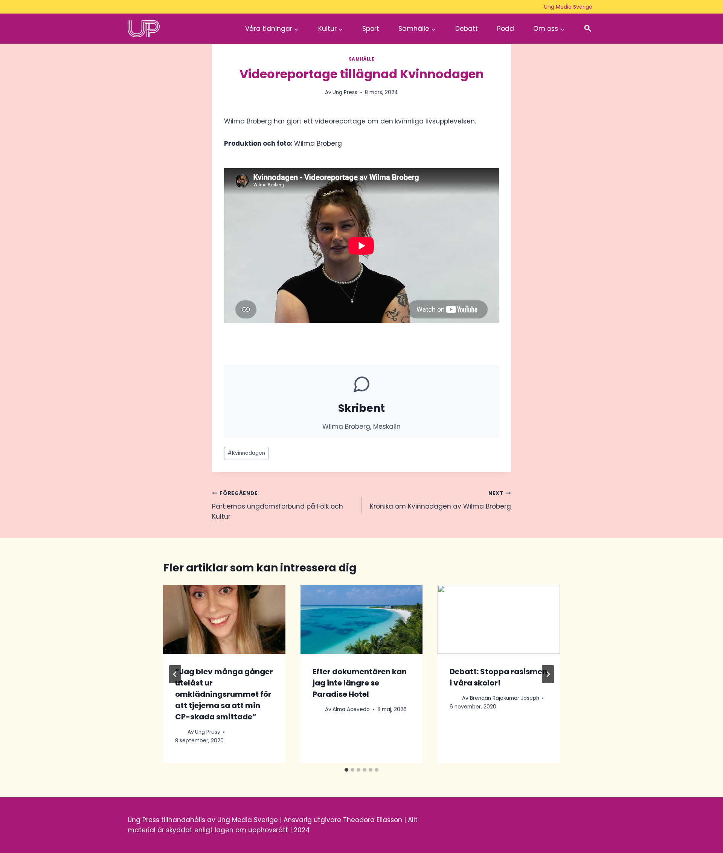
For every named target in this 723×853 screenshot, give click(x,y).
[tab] (346, 770)
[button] (587, 29)
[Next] (548, 674)
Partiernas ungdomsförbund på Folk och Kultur (277, 505)
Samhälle (362, 59)
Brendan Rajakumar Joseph (504, 698)
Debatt (466, 28)
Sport (370, 28)
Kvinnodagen (246, 453)
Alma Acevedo (351, 709)
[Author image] (180, 732)
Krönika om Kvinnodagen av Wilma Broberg (440, 500)
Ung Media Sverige (568, 7)
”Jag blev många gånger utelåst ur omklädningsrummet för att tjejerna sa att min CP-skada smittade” (224, 694)
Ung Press (345, 92)
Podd (505, 28)
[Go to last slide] (175, 674)
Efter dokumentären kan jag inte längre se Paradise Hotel (360, 682)
